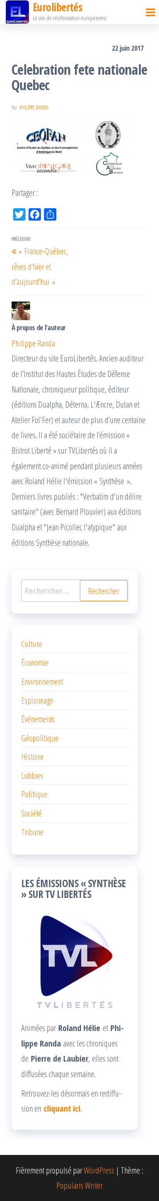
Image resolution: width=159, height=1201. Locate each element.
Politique (34, 794)
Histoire (32, 756)
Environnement (42, 681)
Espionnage (37, 700)
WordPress (99, 1170)
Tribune (32, 832)
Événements (38, 719)
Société (31, 813)
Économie (35, 662)
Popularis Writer (79, 1185)
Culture (31, 643)
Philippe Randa (34, 107)
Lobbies (32, 775)
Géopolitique (40, 738)
